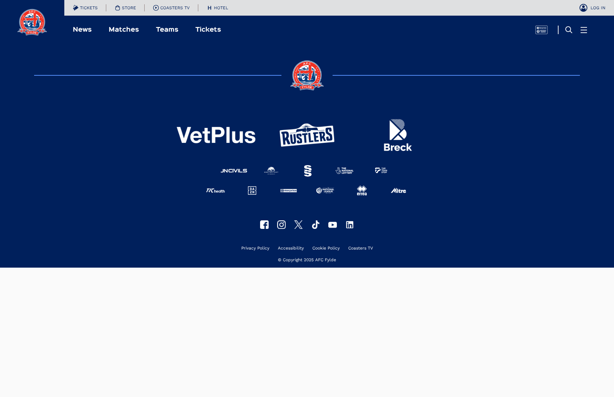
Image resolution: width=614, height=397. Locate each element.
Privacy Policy (255, 248)
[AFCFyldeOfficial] (264, 224)
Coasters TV (360, 248)
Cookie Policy (326, 248)
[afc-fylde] (315, 224)
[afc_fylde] (281, 224)
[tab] (85, 8)
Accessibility (291, 248)
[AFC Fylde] (298, 224)
